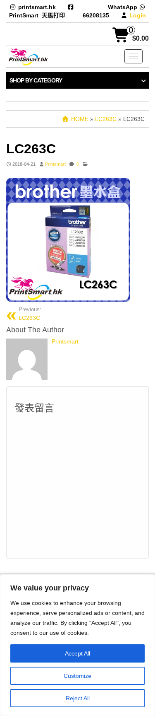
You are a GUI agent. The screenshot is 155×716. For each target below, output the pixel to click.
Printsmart (55, 164)
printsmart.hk (37, 7)
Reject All (78, 698)
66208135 (96, 15)
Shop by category (36, 80)
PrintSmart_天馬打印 (37, 15)
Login (137, 15)
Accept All (77, 653)
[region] (77, 645)
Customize (77, 675)
